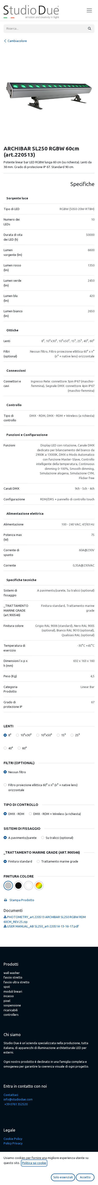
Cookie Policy (13, 1138)
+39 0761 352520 (16, 1104)
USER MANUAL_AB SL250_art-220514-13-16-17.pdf (42, 926)
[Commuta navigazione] (89, 10)
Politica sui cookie (34, 1162)
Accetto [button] (85, 1177)
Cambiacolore (17, 40)
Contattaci (11, 1094)
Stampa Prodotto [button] (21, 900)
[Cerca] (89, 28)
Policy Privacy (13, 1143)
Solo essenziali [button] (63, 1177)
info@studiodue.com (18, 1099)
